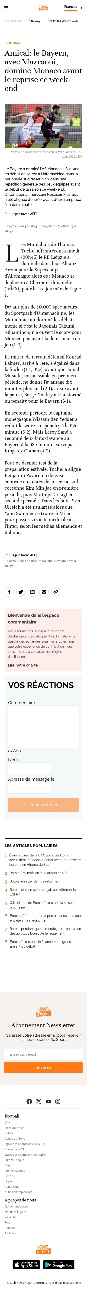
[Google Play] (58, 1264)
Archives (10, 1233)
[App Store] (26, 1264)
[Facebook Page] (29, 1101)
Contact (10, 1228)
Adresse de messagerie (31, 779)
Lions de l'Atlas (14, 1128)
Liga (7, 1165)
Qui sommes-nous (16, 1206)
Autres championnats (18, 1192)
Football (13, 43)
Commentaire (21, 702)
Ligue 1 (9, 1181)
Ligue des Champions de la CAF (25, 1144)
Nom (13, 759)
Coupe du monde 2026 (63, 21)
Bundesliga (12, 1186)
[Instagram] (58, 1101)
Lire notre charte (23, 665)
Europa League (14, 1160)
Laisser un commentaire (43, 804)
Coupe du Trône (15, 1138)
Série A (9, 1176)
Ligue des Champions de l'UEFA (25, 1154)
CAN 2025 (35, 21)
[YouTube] (48, 1101)
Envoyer (43, 1067)
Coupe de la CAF (15, 1149)
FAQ (7, 1222)
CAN (7, 1122)
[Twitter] (39, 1101)
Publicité (10, 1217)
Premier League (15, 1170)
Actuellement (13, 21)
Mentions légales (15, 1212)
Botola (9, 1133)
